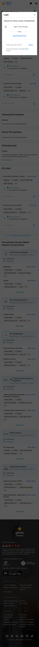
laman (27, 49)
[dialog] (19, 33)
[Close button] (35, 15)
